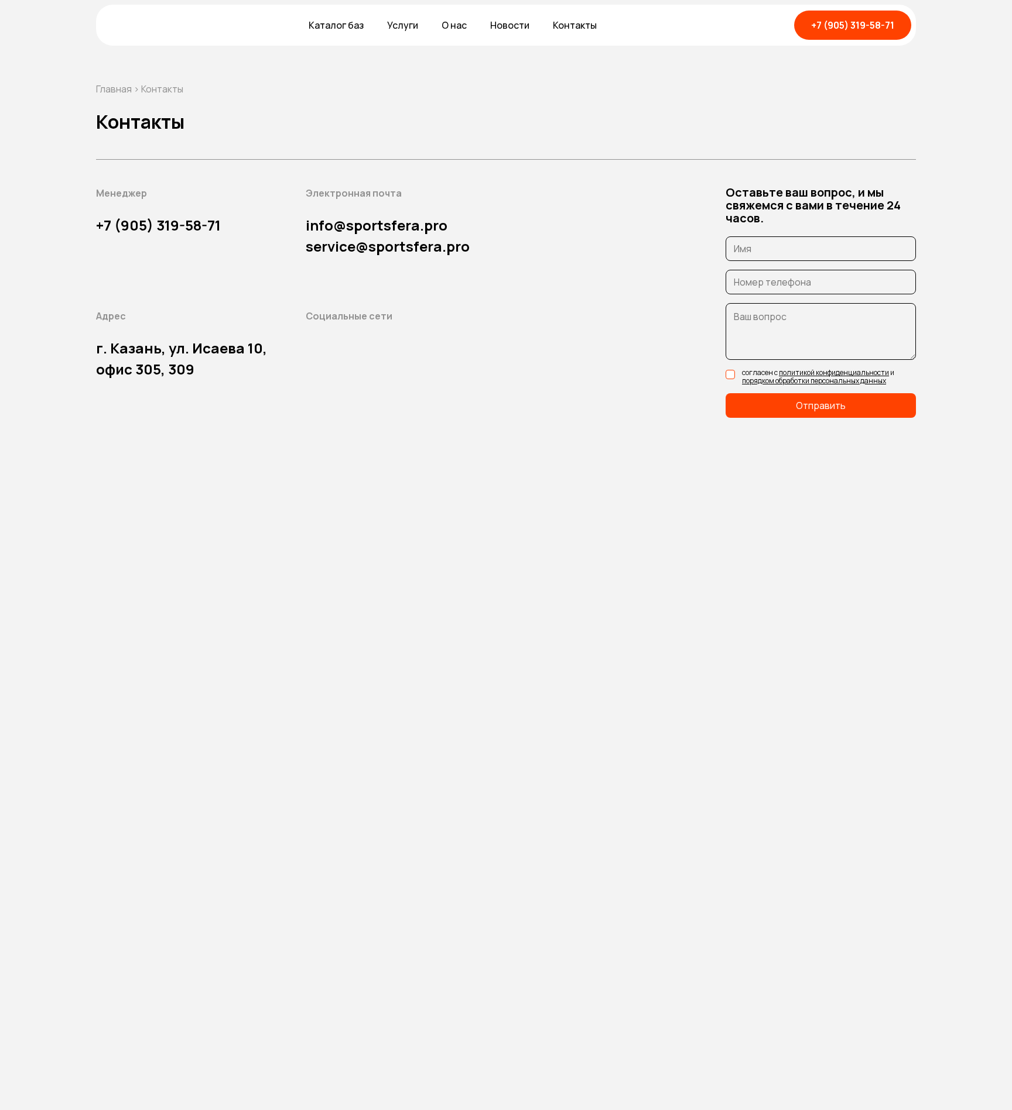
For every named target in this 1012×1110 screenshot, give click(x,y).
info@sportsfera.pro (376, 225)
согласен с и (818, 376)
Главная (114, 89)
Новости (509, 25)
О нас (454, 25)
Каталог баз (336, 25)
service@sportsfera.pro (388, 246)
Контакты (575, 25)
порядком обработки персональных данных (814, 381)
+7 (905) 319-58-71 (852, 25)
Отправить (821, 405)
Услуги (402, 25)
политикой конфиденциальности (834, 372)
